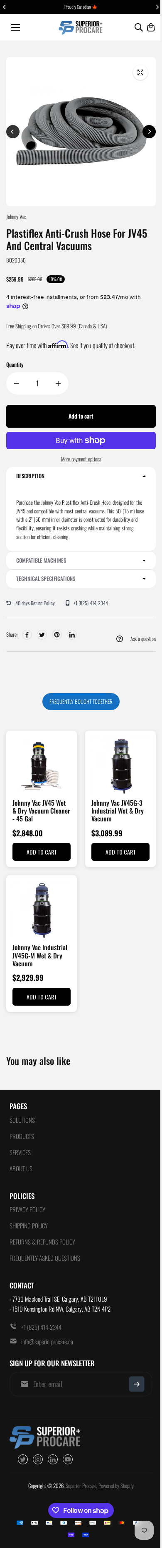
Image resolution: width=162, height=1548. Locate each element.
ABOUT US (21, 1168)
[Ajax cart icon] (151, 27)
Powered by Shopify (116, 1485)
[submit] (137, 1384)
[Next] (157, 7)
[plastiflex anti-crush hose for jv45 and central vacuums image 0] (140, 72)
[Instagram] (38, 1459)
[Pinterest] (57, 635)
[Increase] (58, 383)
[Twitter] (42, 635)
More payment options (81, 459)
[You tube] (68, 1459)
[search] (139, 27)
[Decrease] (16, 383)
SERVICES (20, 1152)
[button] (81, 476)
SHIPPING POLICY (29, 1225)
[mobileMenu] (15, 27)
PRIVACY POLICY (27, 1209)
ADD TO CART (42, 851)
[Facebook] (27, 635)
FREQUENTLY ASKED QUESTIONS (45, 1257)
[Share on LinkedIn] (72, 635)
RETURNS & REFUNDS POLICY (42, 1241)
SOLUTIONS (22, 1119)
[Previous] (5, 7)
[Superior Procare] (81, 27)
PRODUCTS (22, 1136)
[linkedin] (53, 1459)
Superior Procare (81, 1485)
